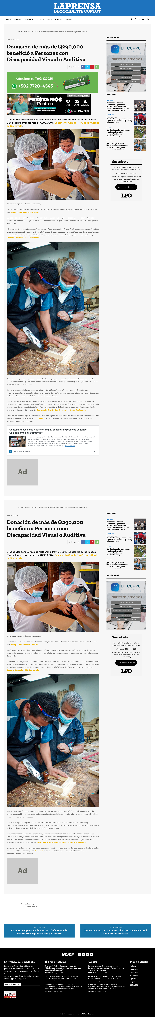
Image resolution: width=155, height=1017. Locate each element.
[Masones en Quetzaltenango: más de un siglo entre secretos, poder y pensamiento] (140, 119)
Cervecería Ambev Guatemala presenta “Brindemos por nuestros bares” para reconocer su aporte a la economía (117, 106)
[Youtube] (143, 19)
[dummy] (53, 472)
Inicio (20, 32)
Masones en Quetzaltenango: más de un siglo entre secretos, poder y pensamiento (119, 120)
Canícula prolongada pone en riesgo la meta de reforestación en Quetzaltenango (118, 133)
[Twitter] (87, 67)
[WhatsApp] (97, 67)
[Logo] (68, 954)
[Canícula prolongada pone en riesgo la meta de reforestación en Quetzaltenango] (140, 132)
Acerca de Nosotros (12, 984)
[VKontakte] (139, 19)
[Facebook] (131, 19)
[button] (148, 19)
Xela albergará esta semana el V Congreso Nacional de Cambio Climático (115, 932)
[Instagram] (135, 19)
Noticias (27, 32)
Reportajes (110, 114)
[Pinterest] (92, 67)
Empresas (109, 100)
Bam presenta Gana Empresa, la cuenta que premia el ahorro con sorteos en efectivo (117, 146)
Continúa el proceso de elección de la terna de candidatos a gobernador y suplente (39, 932)
